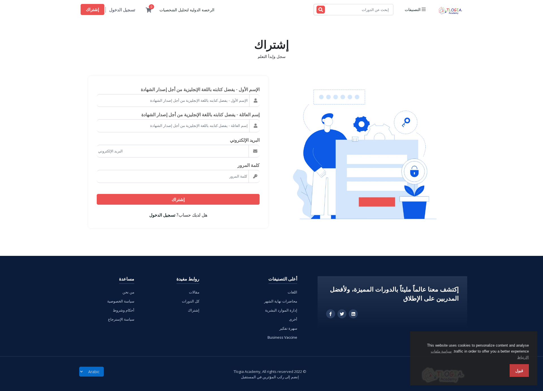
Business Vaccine (282, 337)
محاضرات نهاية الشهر (280, 301)
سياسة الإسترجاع (121, 319)
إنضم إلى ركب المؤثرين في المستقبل (270, 376)
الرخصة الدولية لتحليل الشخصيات (187, 9)
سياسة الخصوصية (120, 301)
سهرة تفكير (288, 328)
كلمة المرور (249, 165)
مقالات (194, 292)
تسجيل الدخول (122, 9)
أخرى (293, 319)
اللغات (292, 292)
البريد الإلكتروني (245, 140)
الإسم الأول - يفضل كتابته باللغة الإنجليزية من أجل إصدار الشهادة (200, 89)
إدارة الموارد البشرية (281, 310)
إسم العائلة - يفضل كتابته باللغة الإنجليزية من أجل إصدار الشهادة (200, 114)
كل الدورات (190, 301)
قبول (519, 370)
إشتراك (92, 9)
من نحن (128, 292)
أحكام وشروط (123, 310)
